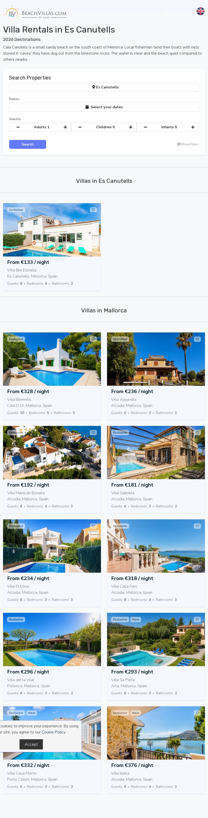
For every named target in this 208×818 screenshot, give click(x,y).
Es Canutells (107, 87)
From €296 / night (28, 671)
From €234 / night (28, 578)
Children (105, 127)
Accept (31, 744)
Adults (41, 127)
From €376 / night (132, 765)
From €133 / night (28, 262)
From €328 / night (28, 391)
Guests (15, 119)
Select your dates (106, 106)
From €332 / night (28, 765)
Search (28, 144)
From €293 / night (132, 671)
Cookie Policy (53, 732)
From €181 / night (132, 485)
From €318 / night (132, 578)
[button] (188, 144)
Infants (169, 127)
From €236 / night (132, 391)
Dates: (14, 99)
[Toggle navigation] (166, 12)
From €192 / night (28, 485)
